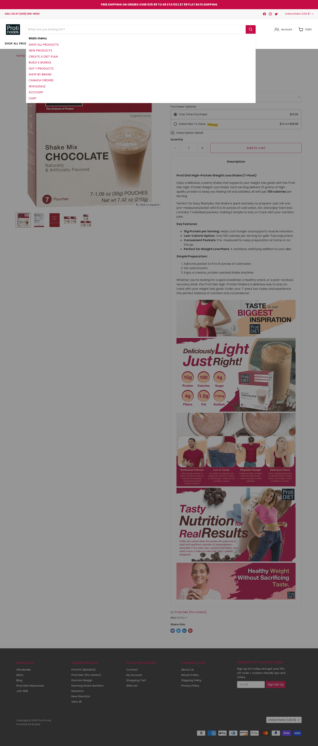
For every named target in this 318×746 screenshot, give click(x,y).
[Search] (251, 29)
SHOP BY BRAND (40, 74)
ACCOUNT (36, 92)
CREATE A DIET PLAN (43, 56)
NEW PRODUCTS (40, 50)
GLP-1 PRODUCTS (41, 68)
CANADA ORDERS (41, 80)
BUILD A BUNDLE (40, 62)
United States (297, 13)
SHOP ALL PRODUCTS (44, 44)
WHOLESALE (37, 86)
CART (33, 98)
